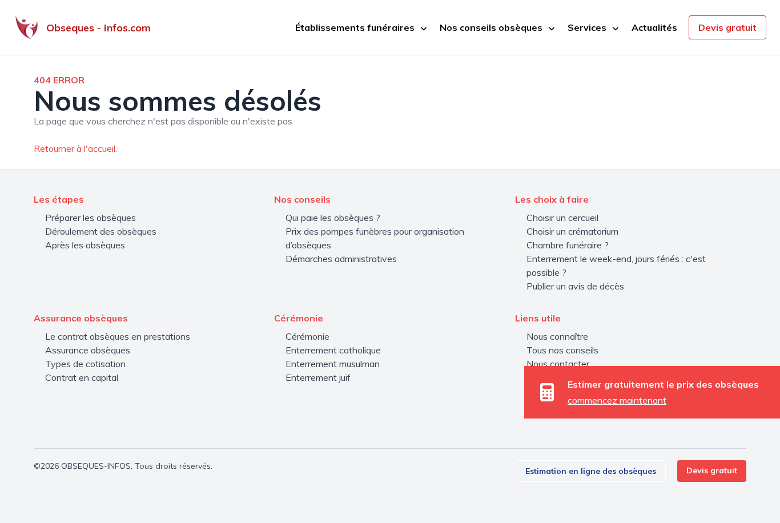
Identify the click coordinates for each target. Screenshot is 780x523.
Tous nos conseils (562, 350)
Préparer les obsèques (90, 217)
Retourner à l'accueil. (75, 148)
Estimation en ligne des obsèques (590, 471)
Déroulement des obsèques (100, 231)
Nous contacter (557, 363)
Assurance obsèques (87, 350)
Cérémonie (307, 336)
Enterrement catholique (333, 350)
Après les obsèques (85, 245)
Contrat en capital (81, 377)
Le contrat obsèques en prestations (117, 336)
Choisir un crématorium (572, 231)
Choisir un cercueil (562, 217)
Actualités (654, 27)
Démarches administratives (341, 258)
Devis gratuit (727, 27)
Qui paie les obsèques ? (333, 217)
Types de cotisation (85, 363)
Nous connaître (557, 336)
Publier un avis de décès (575, 286)
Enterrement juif (318, 377)
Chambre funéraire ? (567, 245)
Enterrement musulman (333, 363)
